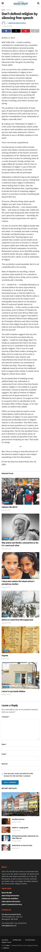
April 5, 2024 (6, 658)
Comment (6, 717)
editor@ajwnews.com (9, 926)
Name (4, 744)
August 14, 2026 (8, 813)
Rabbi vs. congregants (20, 828)
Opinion (9, 10)
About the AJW (7, 893)
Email (4, 754)
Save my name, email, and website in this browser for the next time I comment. (18, 775)
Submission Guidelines (10, 899)
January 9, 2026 (6, 587)
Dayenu (5, 655)
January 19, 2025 (7, 623)
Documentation (30, 940)
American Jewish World (17, 23)
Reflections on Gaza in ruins (22, 845)
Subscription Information (11, 901)
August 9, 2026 (16, 830)
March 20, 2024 (7, 694)
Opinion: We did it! (9, 507)
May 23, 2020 (8, 26)
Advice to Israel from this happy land (17, 620)
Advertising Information (10, 896)
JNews (8, 945)
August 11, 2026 (17, 822)
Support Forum (6, 942)
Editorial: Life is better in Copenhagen (18, 811)
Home (3, 10)
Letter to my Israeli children (13, 691)
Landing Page (16, 940)
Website (5, 764)
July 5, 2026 (16, 848)
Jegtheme (6, 948)
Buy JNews (5, 940)
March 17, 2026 (6, 510)
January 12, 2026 (7, 548)
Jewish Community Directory (12, 904)
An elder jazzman (18, 819)
